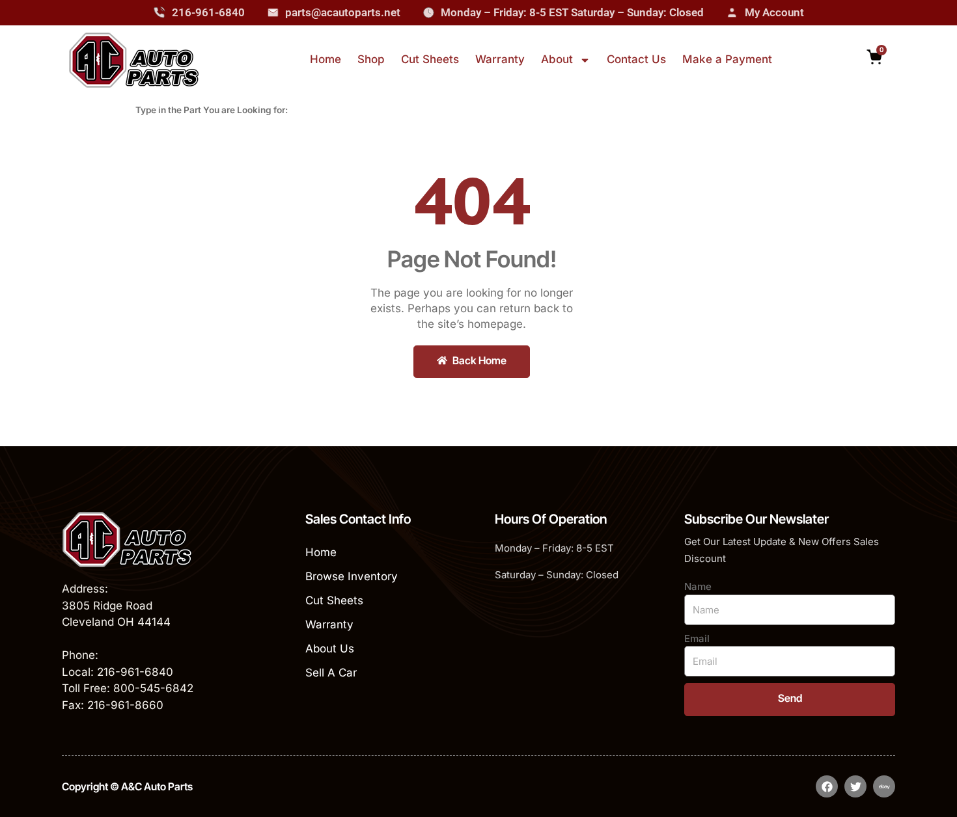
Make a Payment (727, 59)
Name (698, 586)
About (557, 59)
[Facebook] (827, 786)
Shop (371, 59)
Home (325, 59)
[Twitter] (855, 786)
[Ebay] (884, 786)
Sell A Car (331, 672)
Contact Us (636, 59)
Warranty (500, 59)
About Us (329, 648)
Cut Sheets (430, 59)
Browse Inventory (351, 576)
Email (697, 638)
